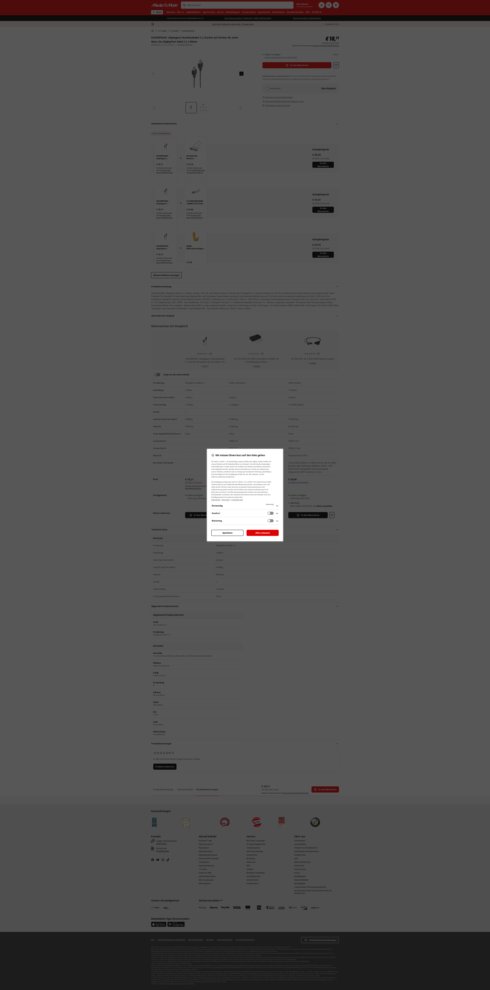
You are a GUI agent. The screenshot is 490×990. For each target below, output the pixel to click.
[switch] (270, 513)
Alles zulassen (262, 532)
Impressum (226, 500)
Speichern (227, 532)
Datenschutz (215, 500)
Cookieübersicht (237, 500)
